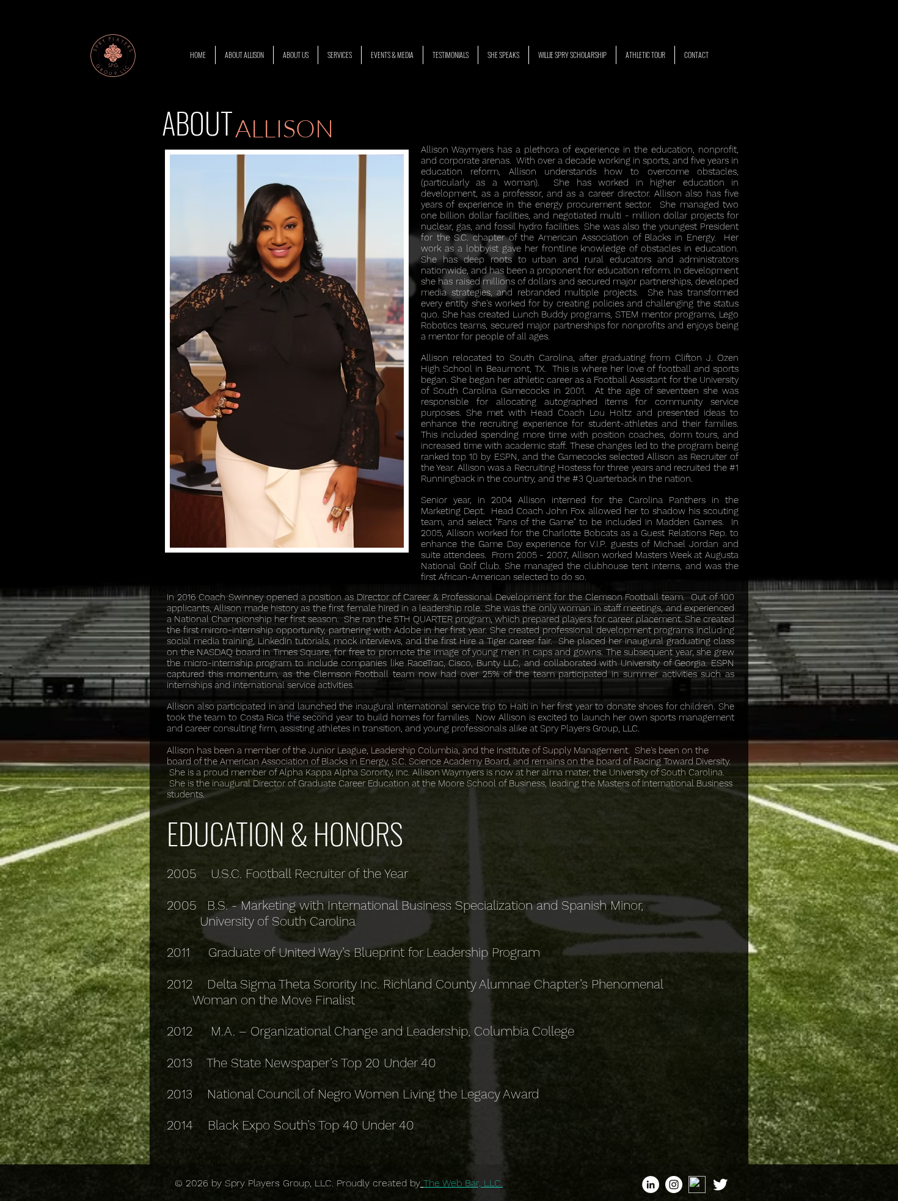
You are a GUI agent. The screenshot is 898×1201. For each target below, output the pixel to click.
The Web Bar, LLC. (463, 1183)
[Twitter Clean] (720, 1184)
